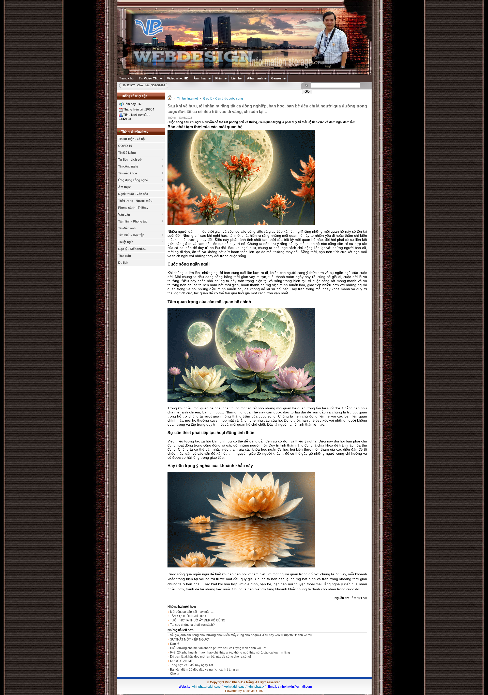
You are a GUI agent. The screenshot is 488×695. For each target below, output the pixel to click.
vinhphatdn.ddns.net (206, 686)
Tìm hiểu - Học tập (131, 235)
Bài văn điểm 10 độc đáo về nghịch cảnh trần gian (204, 669)
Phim (219, 78)
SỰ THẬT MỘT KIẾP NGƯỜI (189, 639)
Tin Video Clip (148, 78)
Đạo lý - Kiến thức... (132, 249)
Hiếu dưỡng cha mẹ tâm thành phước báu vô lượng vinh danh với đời (218, 648)
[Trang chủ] (169, 98)
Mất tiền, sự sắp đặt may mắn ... (192, 612)
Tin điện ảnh (126, 228)
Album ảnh (255, 78)
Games (276, 78)
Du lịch (123, 263)
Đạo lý (174, 644)
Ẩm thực (124, 187)
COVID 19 (125, 146)
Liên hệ (236, 78)
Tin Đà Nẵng (127, 153)
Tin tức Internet (187, 98)
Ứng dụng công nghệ (133, 180)
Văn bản (124, 214)
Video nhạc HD (177, 78)
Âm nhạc (200, 78)
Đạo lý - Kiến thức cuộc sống (223, 98)
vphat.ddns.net (235, 686)
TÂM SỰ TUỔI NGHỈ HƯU (188, 616)
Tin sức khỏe (127, 173)
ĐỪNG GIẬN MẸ (181, 661)
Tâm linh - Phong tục (132, 221)
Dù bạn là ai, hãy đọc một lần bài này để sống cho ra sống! (210, 656)
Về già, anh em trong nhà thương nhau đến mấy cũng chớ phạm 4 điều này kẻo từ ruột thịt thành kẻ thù (241, 635)
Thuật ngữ (125, 242)
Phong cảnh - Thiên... (133, 208)
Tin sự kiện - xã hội (131, 139)
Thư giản (124, 256)
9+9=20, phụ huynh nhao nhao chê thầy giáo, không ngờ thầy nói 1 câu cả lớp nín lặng (230, 652)
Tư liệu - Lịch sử (130, 159)
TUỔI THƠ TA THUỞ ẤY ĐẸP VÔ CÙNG (197, 620)
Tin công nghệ (128, 166)
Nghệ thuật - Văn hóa (133, 194)
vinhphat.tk (256, 686)
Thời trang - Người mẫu (135, 201)
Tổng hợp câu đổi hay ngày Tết (191, 665)
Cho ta (174, 673)
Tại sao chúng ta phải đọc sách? (192, 625)
